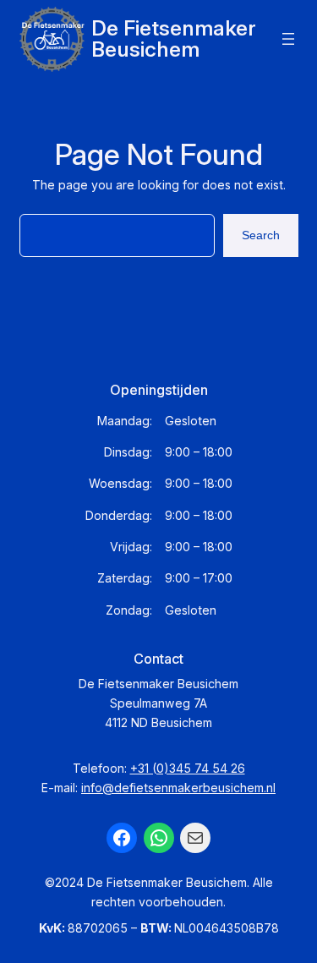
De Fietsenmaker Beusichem (173, 38)
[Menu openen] (288, 39)
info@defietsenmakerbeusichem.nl (178, 787)
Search (261, 235)
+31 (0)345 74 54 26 (187, 768)
